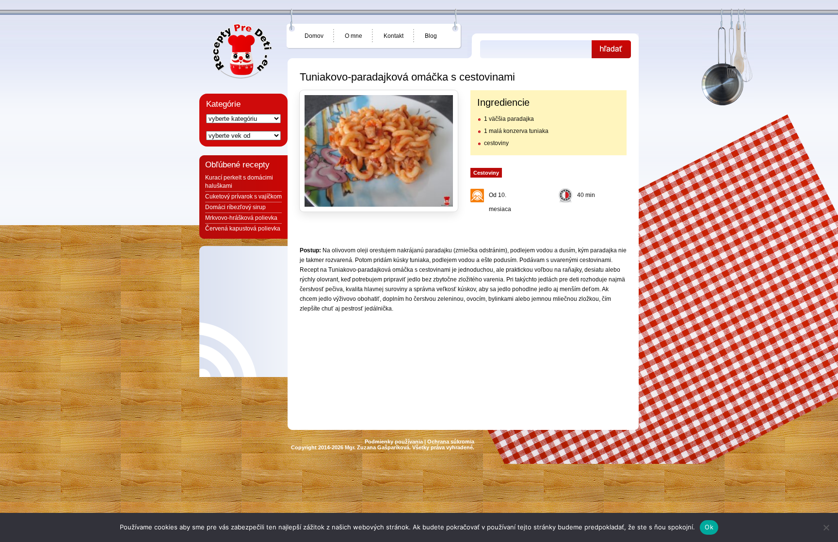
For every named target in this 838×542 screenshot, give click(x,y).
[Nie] (826, 527)
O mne (353, 36)
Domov (314, 36)
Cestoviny (486, 173)
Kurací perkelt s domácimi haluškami (239, 181)
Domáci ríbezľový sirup (235, 207)
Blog (431, 36)
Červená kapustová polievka (242, 228)
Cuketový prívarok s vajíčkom (243, 196)
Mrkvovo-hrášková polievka (241, 217)
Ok (709, 527)
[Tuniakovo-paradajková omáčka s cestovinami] (379, 151)
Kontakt (393, 36)
